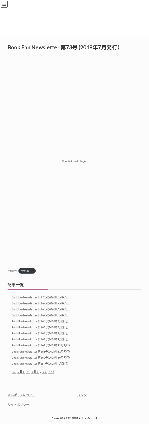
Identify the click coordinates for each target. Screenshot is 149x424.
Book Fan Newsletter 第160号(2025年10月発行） (42, 357)
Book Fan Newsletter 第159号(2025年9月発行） (41, 363)
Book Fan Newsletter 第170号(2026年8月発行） (41, 297)
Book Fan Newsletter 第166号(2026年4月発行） (41, 321)
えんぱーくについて (22, 395)
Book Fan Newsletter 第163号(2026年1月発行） (41, 339)
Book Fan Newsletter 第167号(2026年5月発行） (41, 315)
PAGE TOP (142, 407)
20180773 (12, 271)
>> (51, 371)
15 (44, 371)
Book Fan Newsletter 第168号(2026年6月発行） (41, 309)
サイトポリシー (18, 404)
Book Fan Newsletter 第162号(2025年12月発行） (42, 345)
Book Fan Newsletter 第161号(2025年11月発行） (42, 351)
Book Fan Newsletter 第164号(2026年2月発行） (41, 333)
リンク (82, 395)
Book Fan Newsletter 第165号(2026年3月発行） (41, 327)
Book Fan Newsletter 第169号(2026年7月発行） (41, 303)
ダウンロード (27, 271)
